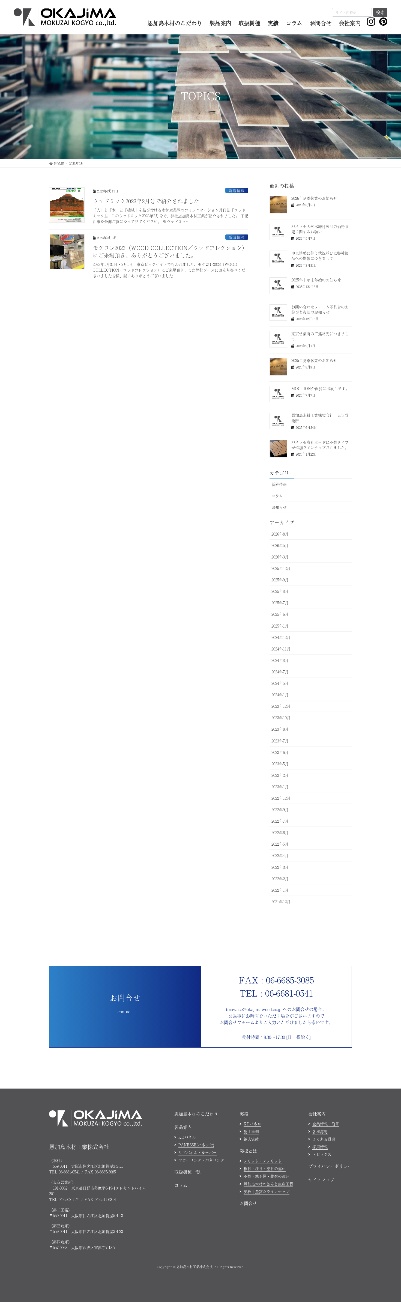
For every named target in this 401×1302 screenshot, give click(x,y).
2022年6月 (280, 832)
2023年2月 (280, 775)
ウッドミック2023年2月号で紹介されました (146, 201)
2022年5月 (280, 844)
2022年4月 (280, 855)
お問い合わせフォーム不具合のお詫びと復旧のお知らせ (320, 309)
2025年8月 (280, 591)
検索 (380, 12)
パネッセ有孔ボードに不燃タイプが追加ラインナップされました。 (320, 444)
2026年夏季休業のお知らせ (314, 198)
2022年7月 (280, 821)
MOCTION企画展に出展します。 (320, 388)
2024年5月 (280, 683)
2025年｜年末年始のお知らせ (316, 280)
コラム (277, 495)
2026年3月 (280, 557)
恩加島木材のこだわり (196, 1113)
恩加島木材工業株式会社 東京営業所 (320, 417)
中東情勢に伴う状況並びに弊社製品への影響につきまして (320, 255)
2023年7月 (280, 741)
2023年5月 (280, 763)
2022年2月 (280, 878)
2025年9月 (280, 579)
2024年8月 (280, 660)
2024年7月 (280, 671)
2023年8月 (280, 729)
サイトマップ (321, 1179)
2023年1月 (280, 786)
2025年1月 (280, 626)
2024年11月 (281, 649)
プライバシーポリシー (330, 1166)
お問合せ (248, 1203)
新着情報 (237, 190)
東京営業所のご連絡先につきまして (320, 336)
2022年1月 (280, 890)
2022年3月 (280, 867)
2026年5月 (280, 545)
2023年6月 (280, 752)
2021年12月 (281, 901)
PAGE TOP (387, 1258)
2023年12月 (281, 706)
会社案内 (317, 1113)
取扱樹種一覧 (187, 1172)
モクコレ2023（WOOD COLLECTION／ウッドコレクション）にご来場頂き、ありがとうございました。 (170, 251)
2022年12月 (281, 798)
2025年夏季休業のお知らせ (314, 360)
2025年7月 (280, 602)
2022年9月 (280, 809)
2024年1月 (280, 694)
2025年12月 (281, 568)
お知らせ (279, 507)
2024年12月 (281, 637)
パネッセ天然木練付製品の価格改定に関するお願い (320, 229)
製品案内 (183, 1127)
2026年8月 (280, 534)
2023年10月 (281, 717)
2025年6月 (280, 614)
